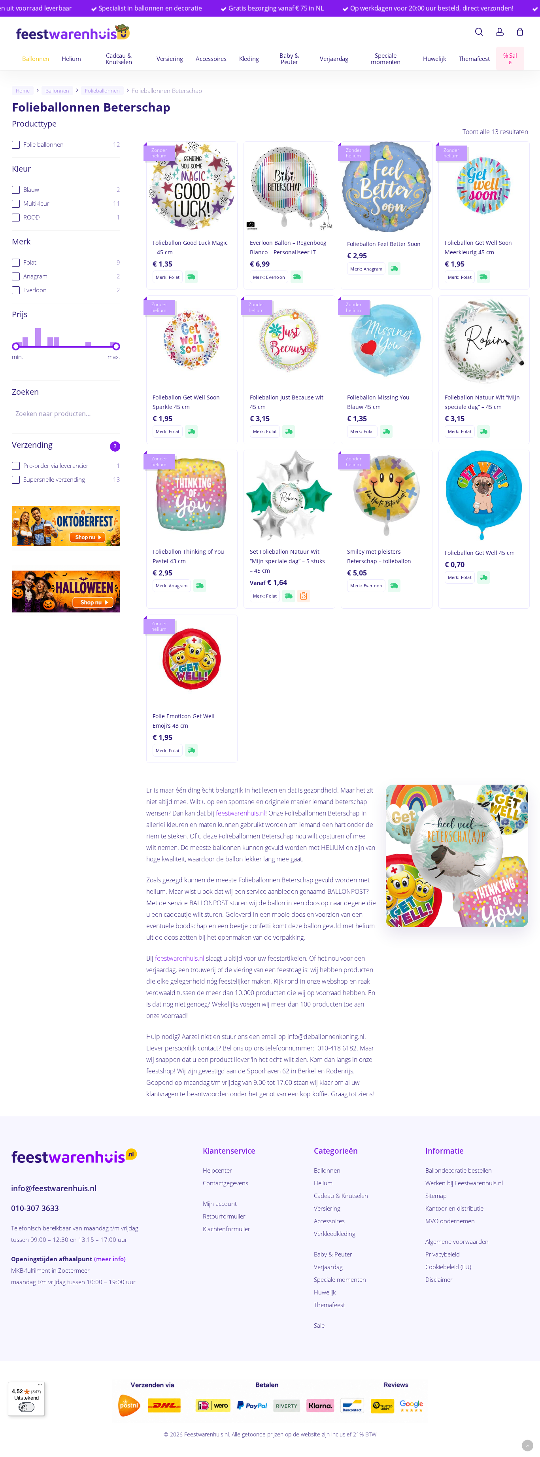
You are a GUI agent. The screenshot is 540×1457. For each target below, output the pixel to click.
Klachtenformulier (226, 1229)
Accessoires (329, 1221)
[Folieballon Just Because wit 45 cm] (289, 341)
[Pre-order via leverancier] (303, 596)
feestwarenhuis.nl (240, 813)
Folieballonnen (102, 90)
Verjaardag (328, 1267)
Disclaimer (439, 1279)
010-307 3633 (35, 1208)
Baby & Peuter (333, 1254)
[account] (499, 32)
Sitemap (436, 1196)
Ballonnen (57, 90)
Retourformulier (224, 1216)
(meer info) (110, 1259)
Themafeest (329, 1305)
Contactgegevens (225, 1183)
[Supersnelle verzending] (191, 277)
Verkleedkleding (334, 1234)
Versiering (327, 1208)
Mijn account (220, 1203)
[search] (479, 32)
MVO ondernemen (450, 1221)
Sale (319, 1325)
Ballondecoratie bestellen (458, 1170)
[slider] (16, 346)
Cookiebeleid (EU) (448, 1267)
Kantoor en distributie (454, 1208)
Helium (323, 1183)
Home (23, 90)
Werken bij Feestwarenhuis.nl (464, 1183)
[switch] (26, 1407)
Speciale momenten (340, 1279)
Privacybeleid (442, 1254)
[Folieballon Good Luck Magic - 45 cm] (192, 187)
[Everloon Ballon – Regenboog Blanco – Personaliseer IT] (289, 187)
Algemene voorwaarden (457, 1241)
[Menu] (40, 1386)
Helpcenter (217, 1170)
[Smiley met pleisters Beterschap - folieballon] (386, 495)
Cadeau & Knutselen (341, 1196)
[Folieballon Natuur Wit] (484, 341)
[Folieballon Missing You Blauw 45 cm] (386, 341)
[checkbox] (66, 144)
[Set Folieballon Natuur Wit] (289, 495)
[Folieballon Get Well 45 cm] (484, 495)
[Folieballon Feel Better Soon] (386, 187)
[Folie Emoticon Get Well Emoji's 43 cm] (192, 660)
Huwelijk (325, 1292)
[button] (527, 1445)
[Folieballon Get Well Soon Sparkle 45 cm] (192, 341)
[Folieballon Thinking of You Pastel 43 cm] (192, 495)
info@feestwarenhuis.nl (53, 1188)
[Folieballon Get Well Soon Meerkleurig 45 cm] (484, 187)
